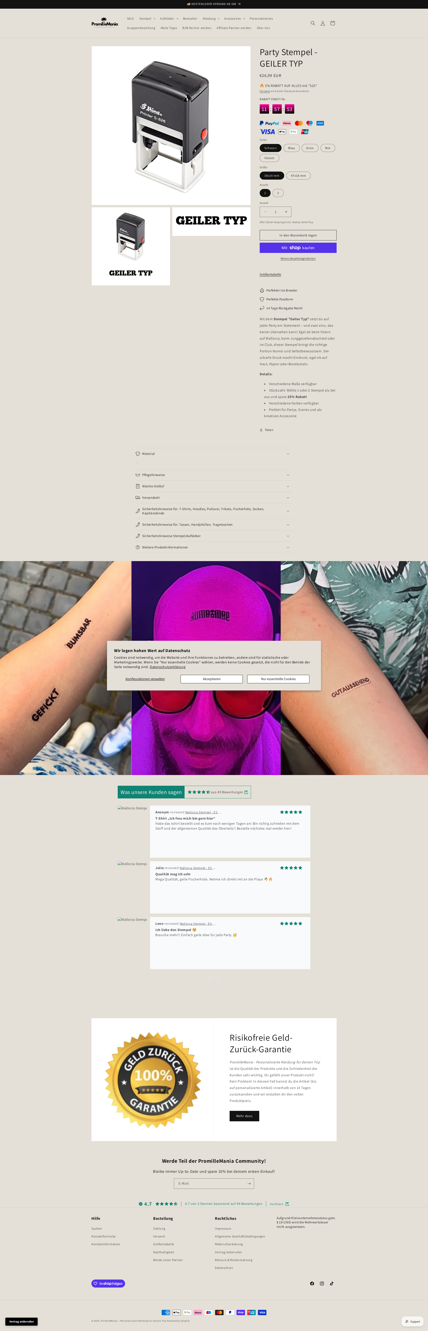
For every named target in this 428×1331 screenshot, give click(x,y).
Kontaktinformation (105, 1244)
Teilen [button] (269, 430)
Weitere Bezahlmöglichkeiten (298, 258)
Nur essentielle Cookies (278, 679)
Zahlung (159, 1228)
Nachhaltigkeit (163, 1252)
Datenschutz (224, 1268)
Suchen (96, 1228)
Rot (328, 148)
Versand (265, 91)
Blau (291, 148)
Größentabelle (270, 274)
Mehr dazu (244, 1116)
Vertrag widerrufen (228, 1252)
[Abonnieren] (249, 1183)
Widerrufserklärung (229, 1244)
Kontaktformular (103, 1237)
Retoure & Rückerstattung (233, 1260)
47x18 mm (298, 176)
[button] (147, 18)
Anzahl (264, 203)
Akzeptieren (212, 679)
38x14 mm (272, 176)
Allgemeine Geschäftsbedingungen (240, 1237)
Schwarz (270, 148)
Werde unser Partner (168, 1260)
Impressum (223, 1228)
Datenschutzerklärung (167, 666)
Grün (310, 148)
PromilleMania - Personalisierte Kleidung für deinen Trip (133, 1320)
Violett (269, 158)
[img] (199, 792)
